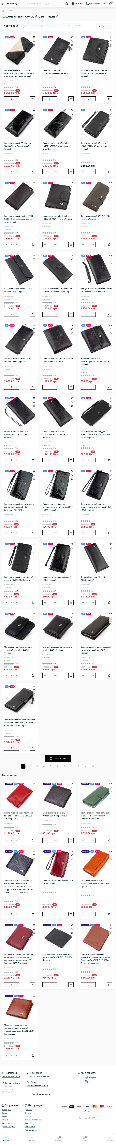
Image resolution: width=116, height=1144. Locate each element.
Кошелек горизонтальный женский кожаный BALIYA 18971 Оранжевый (95, 883)
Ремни (4, 1116)
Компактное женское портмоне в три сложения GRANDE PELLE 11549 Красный (19, 816)
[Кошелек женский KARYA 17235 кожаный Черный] (96, 196)
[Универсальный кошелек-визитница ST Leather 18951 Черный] (58, 412)
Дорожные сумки (8, 1127)
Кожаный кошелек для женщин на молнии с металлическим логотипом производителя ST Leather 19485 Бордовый (18, 958)
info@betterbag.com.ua (37, 1086)
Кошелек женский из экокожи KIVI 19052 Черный (57, 578)
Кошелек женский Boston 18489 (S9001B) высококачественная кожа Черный (18, 219)
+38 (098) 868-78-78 (11, 1077)
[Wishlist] (34, 41)
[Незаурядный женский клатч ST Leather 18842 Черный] (19, 269)
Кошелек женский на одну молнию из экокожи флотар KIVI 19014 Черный (95, 434)
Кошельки (6, 1123)
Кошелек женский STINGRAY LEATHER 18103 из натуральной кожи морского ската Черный (19, 73)
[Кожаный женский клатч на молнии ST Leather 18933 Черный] (19, 412)
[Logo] (12, 3)
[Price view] (108, 25)
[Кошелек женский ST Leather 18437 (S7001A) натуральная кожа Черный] (58, 123)
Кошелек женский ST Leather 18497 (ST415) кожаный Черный (57, 217)
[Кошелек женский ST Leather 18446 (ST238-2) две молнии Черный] (96, 123)
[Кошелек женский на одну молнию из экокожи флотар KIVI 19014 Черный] (96, 412)
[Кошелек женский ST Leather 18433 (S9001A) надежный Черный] (19, 123)
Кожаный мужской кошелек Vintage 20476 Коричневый (54, 814)
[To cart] (32, 98)
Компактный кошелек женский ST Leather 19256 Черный (57, 648)
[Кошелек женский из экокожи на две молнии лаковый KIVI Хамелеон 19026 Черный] (19, 485)
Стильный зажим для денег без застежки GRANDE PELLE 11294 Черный (57, 957)
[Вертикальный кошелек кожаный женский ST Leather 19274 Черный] (96, 627)
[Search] (66, 3)
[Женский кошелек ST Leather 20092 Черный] (96, 557)
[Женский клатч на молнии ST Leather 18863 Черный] (19, 339)
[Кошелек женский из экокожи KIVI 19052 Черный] (58, 557)
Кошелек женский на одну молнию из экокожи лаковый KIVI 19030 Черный (57, 507)
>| (93, 766)
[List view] (104, 25)
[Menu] (3, 4)
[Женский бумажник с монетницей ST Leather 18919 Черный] (96, 339)
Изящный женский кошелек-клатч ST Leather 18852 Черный (96, 290)
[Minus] (6, 99)
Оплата (28, 1113)
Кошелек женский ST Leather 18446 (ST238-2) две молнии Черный (94, 146)
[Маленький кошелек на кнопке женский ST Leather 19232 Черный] (19, 627)
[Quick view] (34, 37)
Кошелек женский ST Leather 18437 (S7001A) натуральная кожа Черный (56, 146)
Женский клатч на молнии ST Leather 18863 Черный (17, 360)
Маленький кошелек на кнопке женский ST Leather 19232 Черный (18, 650)
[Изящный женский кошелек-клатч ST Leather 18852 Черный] (96, 269)
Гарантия (28, 1116)
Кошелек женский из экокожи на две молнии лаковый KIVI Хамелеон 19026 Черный (19, 507)
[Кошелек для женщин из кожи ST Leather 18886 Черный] (58, 339)
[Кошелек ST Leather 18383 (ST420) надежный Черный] (58, 51)
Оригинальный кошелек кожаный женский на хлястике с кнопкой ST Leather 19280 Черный (19, 722)
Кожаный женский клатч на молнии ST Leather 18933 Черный (16, 434)
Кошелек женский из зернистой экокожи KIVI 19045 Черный (18, 578)
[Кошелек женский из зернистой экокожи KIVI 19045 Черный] (19, 557)
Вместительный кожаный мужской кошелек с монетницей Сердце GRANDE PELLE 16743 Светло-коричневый (95, 958)
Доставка (28, 1110)
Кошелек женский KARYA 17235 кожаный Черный (95, 217)
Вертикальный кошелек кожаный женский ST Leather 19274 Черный (96, 650)
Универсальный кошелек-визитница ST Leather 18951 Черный (55, 434)
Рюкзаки (5, 1120)
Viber (91, 1082)
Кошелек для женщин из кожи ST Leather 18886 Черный (57, 360)
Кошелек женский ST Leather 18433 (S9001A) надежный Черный (17, 146)
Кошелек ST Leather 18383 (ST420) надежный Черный (55, 71)
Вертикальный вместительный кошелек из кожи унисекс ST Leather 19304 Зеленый (95, 816)
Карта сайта (30, 1127)
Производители (31, 1130)
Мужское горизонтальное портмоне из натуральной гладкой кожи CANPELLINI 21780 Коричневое (19, 1029)
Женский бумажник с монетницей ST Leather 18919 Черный (95, 361)
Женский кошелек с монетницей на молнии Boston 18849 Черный (57, 290)
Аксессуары (6, 1110)
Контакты (28, 1123)
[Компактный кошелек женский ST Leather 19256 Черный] (58, 627)
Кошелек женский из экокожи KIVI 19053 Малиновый (57, 882)
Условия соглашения (33, 1120)
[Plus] (16, 99)
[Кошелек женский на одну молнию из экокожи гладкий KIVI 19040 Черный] (96, 485)
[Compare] (34, 45)
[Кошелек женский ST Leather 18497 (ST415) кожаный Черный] (58, 196)
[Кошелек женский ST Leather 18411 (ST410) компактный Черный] (96, 51)
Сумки (4, 1113)
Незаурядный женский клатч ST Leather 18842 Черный (19, 290)
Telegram (92, 1078)
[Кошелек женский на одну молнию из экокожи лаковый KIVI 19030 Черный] (58, 485)
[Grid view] (99, 25)
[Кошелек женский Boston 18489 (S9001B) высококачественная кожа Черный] (19, 196)
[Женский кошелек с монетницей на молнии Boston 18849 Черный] (58, 269)
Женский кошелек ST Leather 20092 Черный (94, 578)
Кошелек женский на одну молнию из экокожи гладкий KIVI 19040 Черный (96, 507)
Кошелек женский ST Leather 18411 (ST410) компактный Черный (94, 73)
